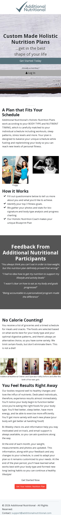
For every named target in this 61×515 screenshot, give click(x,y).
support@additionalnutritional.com (31, 513)
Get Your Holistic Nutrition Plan (30, 486)
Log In (31, 73)
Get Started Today (30, 60)
